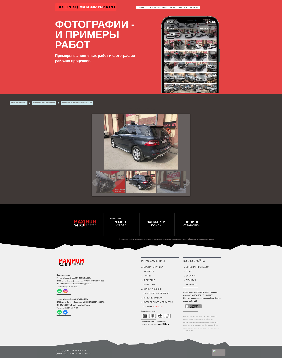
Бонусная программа (157, 7)
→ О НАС (187, 271)
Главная (141, 7)
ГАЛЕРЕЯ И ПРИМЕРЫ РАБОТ (44, 103)
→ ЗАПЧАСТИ (147, 271)
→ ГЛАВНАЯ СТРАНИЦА (152, 267)
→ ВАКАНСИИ (189, 276)
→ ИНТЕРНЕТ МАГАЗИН (152, 298)
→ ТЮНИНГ (146, 276)
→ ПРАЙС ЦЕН (148, 285)
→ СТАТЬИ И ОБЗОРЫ (151, 289)
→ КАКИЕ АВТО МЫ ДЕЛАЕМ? (155, 293)
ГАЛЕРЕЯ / (68, 7)
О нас (173, 7)
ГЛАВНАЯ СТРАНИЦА (18, 103)
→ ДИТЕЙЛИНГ (148, 280)
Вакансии (194, 7)
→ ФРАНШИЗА (190, 285)
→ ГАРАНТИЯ (189, 280)
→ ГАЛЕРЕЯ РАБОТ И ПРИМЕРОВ (157, 302)
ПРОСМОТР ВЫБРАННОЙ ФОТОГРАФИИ (77, 103)
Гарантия (182, 7)
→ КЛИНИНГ (151, 307)
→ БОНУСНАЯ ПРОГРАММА (196, 267)
